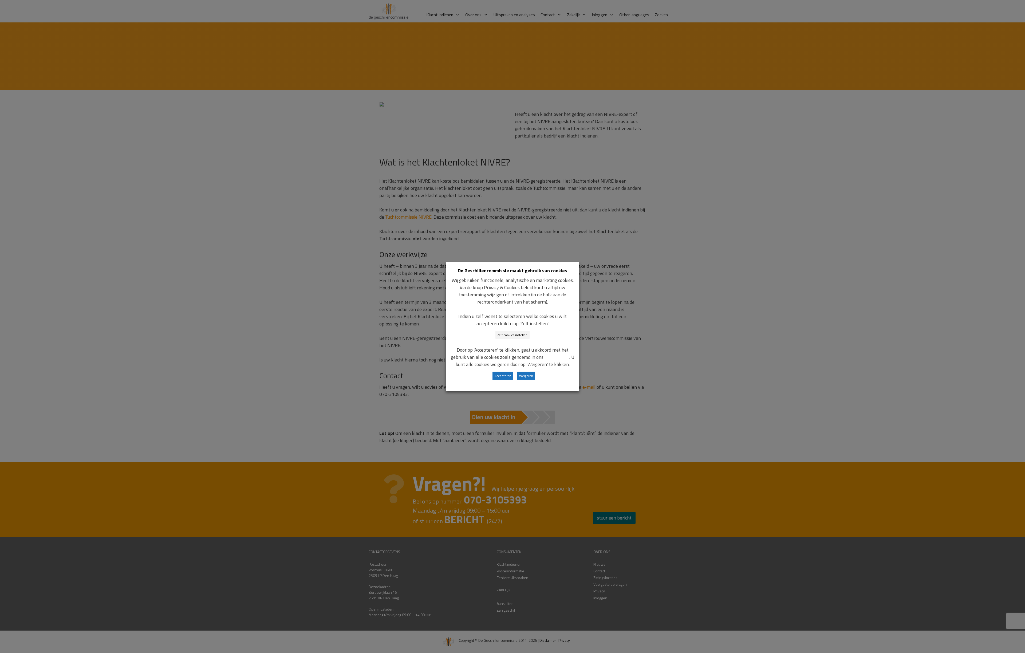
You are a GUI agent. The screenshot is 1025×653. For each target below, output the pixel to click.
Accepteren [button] (503, 375)
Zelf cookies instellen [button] (512, 334)
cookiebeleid (557, 357)
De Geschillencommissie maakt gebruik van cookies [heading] (512, 270)
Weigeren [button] (526, 375)
